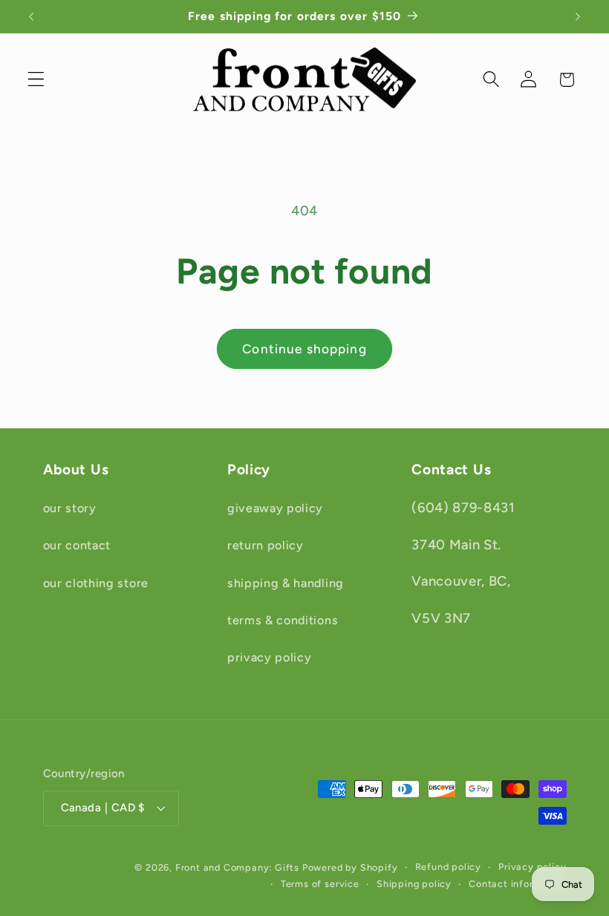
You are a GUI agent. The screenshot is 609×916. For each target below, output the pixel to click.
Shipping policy (414, 883)
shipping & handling (285, 583)
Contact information (517, 883)
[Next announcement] (577, 16)
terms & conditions (282, 620)
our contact (77, 545)
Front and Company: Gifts (237, 867)
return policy (265, 545)
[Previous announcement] (31, 16)
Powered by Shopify (350, 867)
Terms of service (320, 883)
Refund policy (448, 866)
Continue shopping (304, 348)
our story (70, 508)
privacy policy (269, 657)
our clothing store (96, 583)
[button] (36, 80)
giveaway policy (275, 508)
